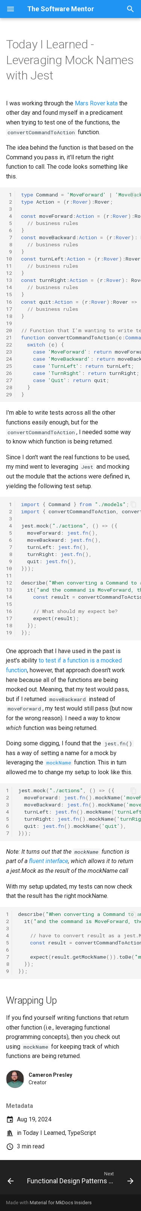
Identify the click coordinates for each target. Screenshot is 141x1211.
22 (9, 344)
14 (9, 287)
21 (9, 337)
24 (9, 358)
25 (9, 366)
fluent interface (48, 861)
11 (9, 265)
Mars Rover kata (96, 103)
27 (9, 380)
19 (9, 323)
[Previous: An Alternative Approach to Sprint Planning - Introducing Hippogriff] (11, 1179)
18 (9, 316)
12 (9, 273)
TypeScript (82, 1132)
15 (9, 294)
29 (9, 394)
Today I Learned (44, 1132)
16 (9, 301)
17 (9, 309)
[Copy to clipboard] (133, 194)
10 (9, 258)
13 (9, 280)
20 (9, 330)
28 (9, 387)
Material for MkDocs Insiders (61, 1202)
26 (9, 373)
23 (9, 351)
